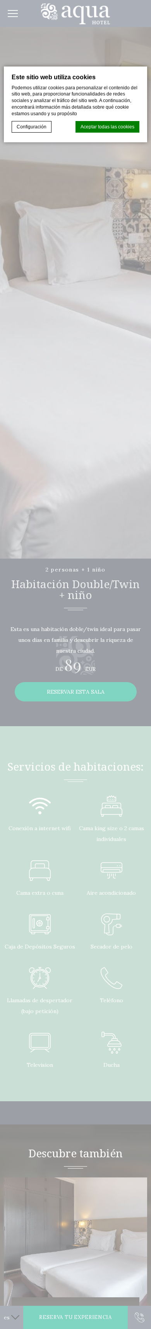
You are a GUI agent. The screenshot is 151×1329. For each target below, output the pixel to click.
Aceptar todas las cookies (107, 127)
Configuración (31, 127)
